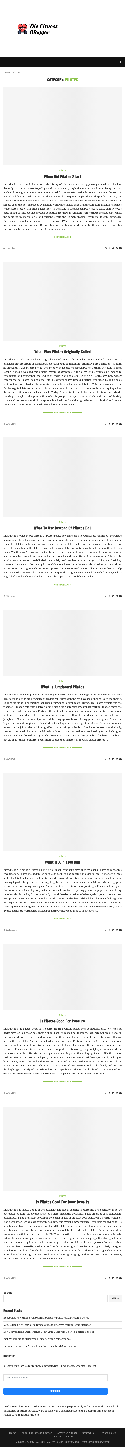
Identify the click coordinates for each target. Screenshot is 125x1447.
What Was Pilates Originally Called (62, 352)
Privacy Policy (108, 1432)
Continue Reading (62, 237)
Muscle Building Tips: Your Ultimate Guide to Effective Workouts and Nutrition (47, 1324)
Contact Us (88, 1432)
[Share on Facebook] (109, 248)
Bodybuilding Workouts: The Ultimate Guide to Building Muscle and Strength (46, 1317)
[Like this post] (106, 248)
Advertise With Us (67, 1432)
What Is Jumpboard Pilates (62, 687)
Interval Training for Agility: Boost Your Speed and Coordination (39, 1346)
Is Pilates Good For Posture (62, 1021)
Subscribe (55, 1391)
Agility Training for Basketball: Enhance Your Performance (37, 1339)
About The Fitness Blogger (36, 1432)
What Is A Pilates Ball (62, 862)
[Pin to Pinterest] (117, 248)
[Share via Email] (120, 248)
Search (7, 1293)
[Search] (120, 62)
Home (6, 72)
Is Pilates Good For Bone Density (62, 1202)
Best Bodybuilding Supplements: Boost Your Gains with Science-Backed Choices (48, 1331)
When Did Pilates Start (62, 176)
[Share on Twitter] (113, 248)
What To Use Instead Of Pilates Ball (62, 528)
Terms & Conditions (62, 1436)
